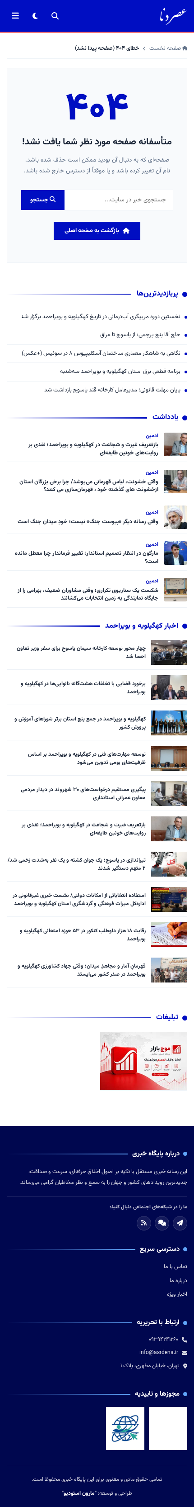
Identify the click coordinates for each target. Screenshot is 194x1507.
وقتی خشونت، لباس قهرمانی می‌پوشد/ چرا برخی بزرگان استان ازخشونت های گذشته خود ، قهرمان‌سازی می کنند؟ (88, 486)
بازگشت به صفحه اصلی (92, 230)
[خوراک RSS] (144, 1223)
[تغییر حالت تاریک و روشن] (35, 15)
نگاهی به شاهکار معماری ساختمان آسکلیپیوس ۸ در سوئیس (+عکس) (101, 353)
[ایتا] (180, 1223)
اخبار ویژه (177, 1294)
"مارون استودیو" (79, 1493)
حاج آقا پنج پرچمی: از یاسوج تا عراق (140, 335)
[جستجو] (55, 15)
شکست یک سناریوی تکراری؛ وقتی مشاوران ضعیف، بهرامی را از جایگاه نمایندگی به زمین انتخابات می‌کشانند (88, 594)
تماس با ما (175, 1266)
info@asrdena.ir (158, 1353)
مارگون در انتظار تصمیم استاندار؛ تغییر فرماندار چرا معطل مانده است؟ (86, 557)
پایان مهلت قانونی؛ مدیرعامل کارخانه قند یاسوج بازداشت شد (112, 390)
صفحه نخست (165, 48)
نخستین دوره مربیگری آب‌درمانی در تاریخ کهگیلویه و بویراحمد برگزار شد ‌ (99, 317)
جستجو (40, 200)
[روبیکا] (162, 1223)
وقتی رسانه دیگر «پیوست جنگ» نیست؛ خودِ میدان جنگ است (88, 521)
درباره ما (178, 1280)
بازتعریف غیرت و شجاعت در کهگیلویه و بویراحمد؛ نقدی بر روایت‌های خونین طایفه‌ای (93, 449)
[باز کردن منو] (15, 15)
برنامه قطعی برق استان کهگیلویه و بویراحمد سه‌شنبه (120, 371)
